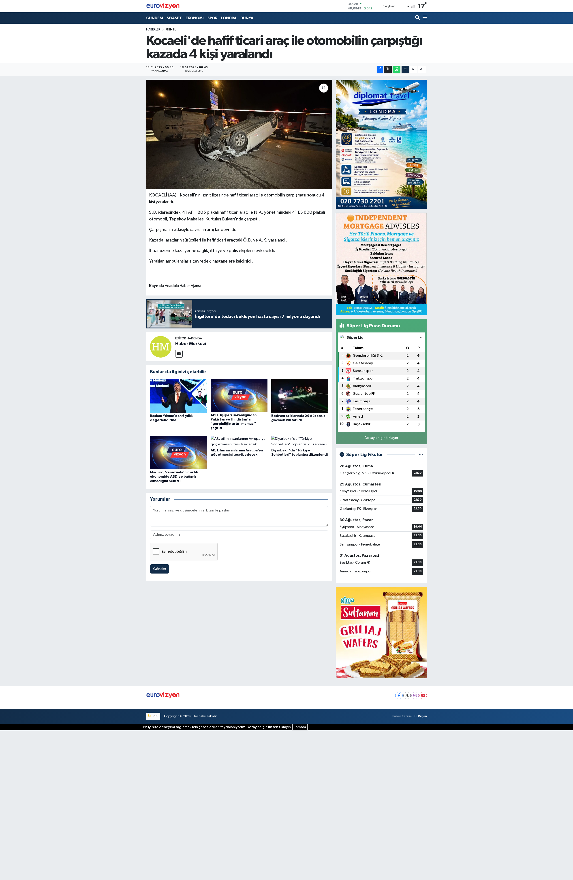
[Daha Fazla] (405, 69)
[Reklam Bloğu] (381, 144)
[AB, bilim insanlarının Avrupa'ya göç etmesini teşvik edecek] (239, 441)
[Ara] (418, 18)
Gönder (159, 569)
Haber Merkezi (190, 343)
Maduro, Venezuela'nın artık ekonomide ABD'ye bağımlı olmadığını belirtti (174, 476)
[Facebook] (399, 695)
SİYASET (174, 18)
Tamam (300, 727)
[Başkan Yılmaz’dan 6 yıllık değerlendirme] (178, 395)
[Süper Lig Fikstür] (421, 455)
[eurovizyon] (163, 6)
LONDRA (229, 18)
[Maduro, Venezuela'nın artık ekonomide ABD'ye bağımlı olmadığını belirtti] (178, 452)
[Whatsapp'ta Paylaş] (396, 69)
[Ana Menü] (424, 18)
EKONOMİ (195, 18)
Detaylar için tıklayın (381, 438)
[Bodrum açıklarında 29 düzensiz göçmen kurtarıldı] (299, 395)
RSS (155, 716)
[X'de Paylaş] (388, 69)
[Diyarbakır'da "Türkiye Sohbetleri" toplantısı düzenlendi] (299, 441)
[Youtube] (423, 695)
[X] (407, 695)
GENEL (171, 29)
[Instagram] (415, 695)
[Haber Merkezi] (160, 347)
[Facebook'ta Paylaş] (380, 69)
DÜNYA (246, 18)
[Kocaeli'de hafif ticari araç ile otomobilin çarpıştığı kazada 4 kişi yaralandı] (239, 134)
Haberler (153, 29)
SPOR (212, 18)
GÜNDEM (154, 18)
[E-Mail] (179, 354)
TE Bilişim (420, 716)
